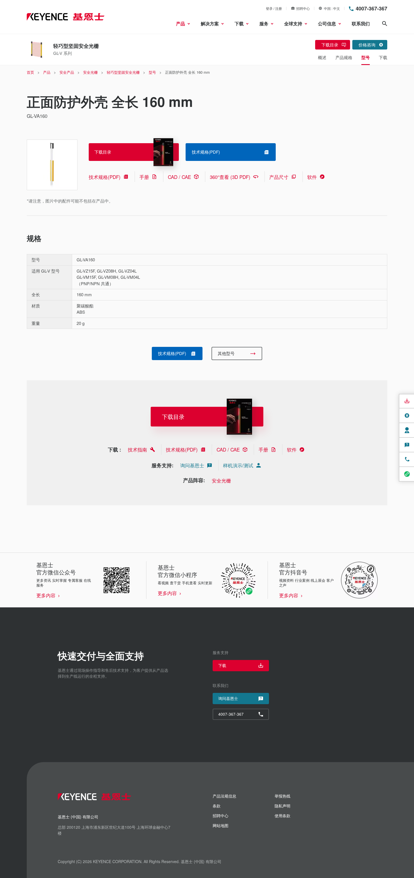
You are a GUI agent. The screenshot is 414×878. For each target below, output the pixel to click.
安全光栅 (221, 480)
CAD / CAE (179, 176)
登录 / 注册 (274, 8)
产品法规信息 (224, 796)
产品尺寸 (278, 176)
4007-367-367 (371, 8)
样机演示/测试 (238, 465)
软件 (312, 176)
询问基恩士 (192, 465)
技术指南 (137, 449)
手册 (144, 176)
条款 (217, 806)
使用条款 (282, 815)
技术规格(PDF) (105, 176)
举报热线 (282, 796)
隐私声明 (282, 806)
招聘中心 (303, 8)
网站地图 (220, 825)
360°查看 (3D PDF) (230, 176)
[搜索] (384, 23)
